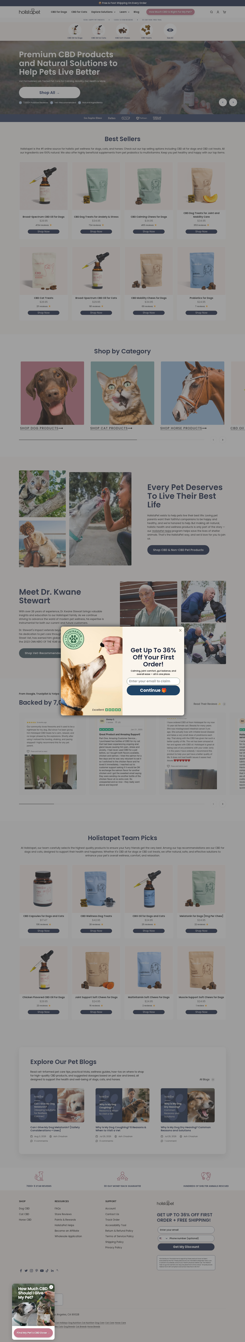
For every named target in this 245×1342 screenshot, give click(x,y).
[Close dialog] (180, 630)
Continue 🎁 (153, 690)
